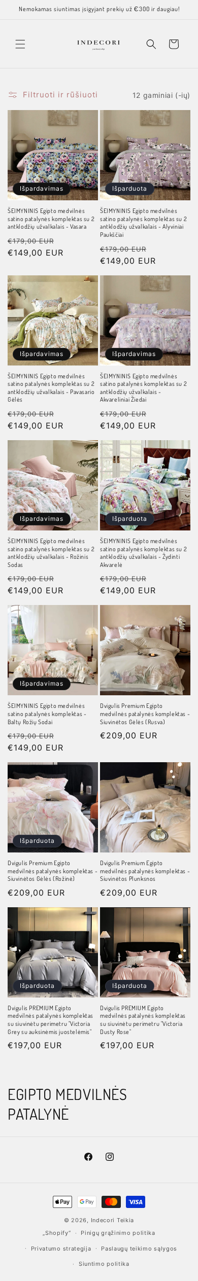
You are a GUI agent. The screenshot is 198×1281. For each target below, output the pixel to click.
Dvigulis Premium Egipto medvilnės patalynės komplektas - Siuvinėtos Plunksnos (145, 870)
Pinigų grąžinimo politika (118, 1232)
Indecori (103, 1220)
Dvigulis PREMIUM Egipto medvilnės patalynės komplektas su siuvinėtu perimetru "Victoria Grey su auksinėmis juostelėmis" (50, 1020)
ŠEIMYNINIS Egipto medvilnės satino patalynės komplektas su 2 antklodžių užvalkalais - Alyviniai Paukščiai (143, 222)
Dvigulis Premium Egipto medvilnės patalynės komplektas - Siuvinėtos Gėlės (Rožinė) (52, 870)
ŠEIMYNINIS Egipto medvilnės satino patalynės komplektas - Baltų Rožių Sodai (47, 713)
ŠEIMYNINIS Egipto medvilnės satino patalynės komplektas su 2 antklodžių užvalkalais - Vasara (51, 218)
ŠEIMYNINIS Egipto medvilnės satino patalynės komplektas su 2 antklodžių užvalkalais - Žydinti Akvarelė (143, 552)
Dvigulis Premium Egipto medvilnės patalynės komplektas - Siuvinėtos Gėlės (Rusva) (145, 713)
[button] (20, 44)
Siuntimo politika (104, 1263)
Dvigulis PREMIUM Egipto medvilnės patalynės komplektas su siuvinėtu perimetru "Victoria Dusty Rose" (143, 1020)
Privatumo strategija (61, 1248)
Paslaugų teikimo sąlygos (139, 1248)
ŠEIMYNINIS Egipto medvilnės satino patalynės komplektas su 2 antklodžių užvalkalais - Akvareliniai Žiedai (143, 388)
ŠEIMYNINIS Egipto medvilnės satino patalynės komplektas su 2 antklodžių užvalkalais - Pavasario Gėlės (51, 388)
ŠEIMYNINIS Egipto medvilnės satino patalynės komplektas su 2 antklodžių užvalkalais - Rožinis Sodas (51, 552)
